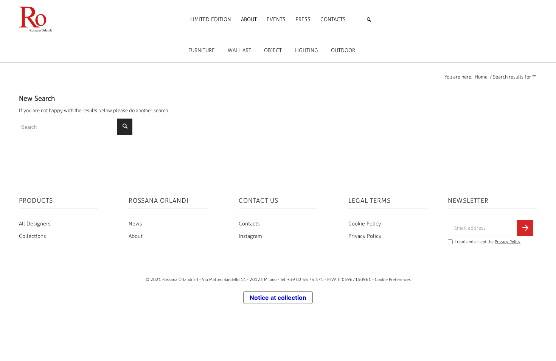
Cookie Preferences (393, 279)
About (136, 236)
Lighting (306, 50)
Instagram (250, 236)
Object (273, 50)
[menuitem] (210, 19)
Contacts (249, 224)
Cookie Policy (364, 224)
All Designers (34, 224)
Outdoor (343, 50)
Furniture (201, 50)
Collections (32, 236)
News (135, 224)
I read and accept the (487, 242)
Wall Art (239, 50)
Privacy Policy (364, 236)
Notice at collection (278, 297)
